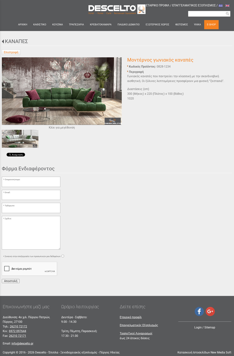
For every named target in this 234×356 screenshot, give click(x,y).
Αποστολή (10, 281)
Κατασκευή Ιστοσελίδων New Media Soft (204, 352)
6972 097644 (17, 331)
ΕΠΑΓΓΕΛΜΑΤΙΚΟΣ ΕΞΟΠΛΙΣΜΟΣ (194, 5)
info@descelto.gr (22, 343)
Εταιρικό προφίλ (131, 317)
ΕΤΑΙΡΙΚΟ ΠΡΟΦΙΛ (157, 5)
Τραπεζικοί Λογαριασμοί (136, 333)
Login (198, 327)
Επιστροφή (11, 52)
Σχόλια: (8, 218)
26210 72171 (17, 336)
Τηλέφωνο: (10, 205)
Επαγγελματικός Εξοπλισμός (139, 325)
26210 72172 (18, 326)
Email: (7, 192)
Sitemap (209, 327)
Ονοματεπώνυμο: (12, 179)
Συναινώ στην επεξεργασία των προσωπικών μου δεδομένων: (33, 256)
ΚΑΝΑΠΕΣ (16, 41)
